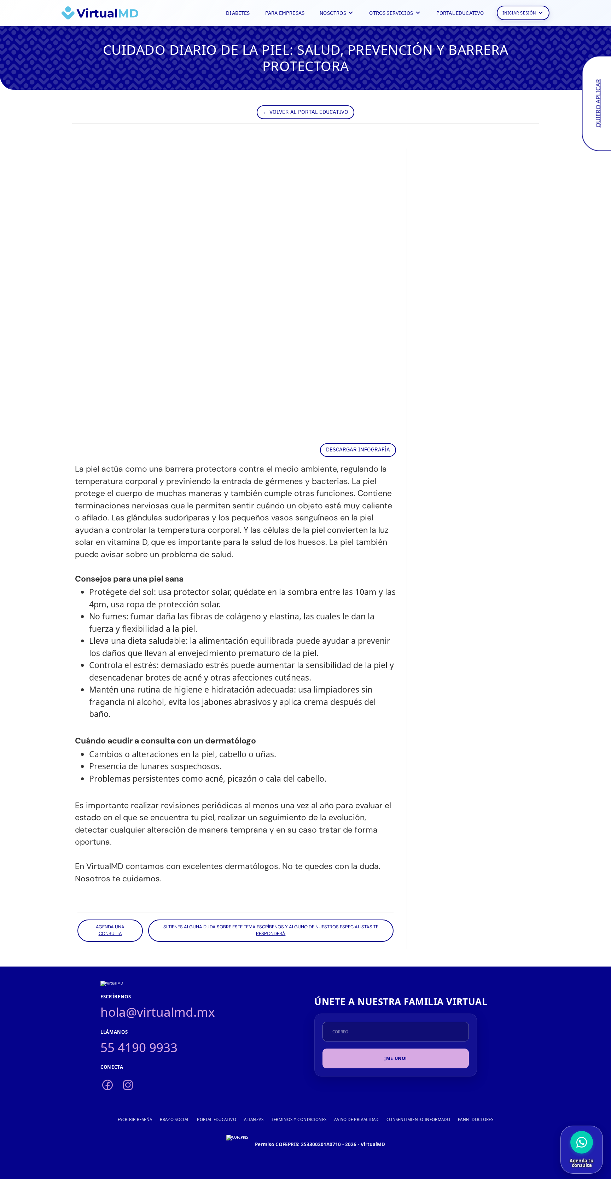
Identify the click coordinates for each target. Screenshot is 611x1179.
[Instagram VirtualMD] (128, 1085)
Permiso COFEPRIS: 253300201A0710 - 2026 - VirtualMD (320, 1144)
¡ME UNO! (395, 1058)
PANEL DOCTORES (475, 1119)
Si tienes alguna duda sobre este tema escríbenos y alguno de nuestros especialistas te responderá (270, 930)
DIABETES (238, 12)
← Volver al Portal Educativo (305, 111)
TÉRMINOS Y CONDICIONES (299, 1119)
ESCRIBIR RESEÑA (135, 1119)
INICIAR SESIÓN (519, 13)
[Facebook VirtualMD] (107, 1085)
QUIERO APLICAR (598, 103)
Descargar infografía (358, 449)
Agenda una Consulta (110, 930)
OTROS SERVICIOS (391, 12)
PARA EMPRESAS (284, 12)
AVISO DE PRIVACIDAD (356, 1119)
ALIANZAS (254, 1119)
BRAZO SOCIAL (174, 1119)
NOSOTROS (333, 12)
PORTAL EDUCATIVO (460, 12)
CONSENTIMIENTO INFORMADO (418, 1119)
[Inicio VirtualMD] (100, 12)
